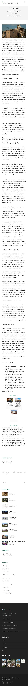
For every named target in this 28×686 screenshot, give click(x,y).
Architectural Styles (7, 593)
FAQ (10, 499)
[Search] (24, 482)
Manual (10, 523)
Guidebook (11, 511)
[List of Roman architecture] (13, 661)
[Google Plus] (10, 462)
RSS (4, 650)
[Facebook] (3, 462)
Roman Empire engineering (10, 628)
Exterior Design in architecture (10, 625)
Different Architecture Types (9, 575)
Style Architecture (7, 587)
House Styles (6, 572)
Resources (11, 535)
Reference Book (12, 517)
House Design (6, 590)
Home (8, 15)
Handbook (11, 529)
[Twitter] (7, 462)
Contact (5, 644)
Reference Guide (12, 505)
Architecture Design (7, 584)
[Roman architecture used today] (4, 665)
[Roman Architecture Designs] (18, 665)
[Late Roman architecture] (4, 661)
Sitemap (5, 647)
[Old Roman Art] (13, 665)
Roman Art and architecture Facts (11, 631)
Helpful (10, 493)
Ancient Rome (6, 581)
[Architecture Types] (10, 3)
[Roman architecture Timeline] (23, 661)
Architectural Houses (8, 619)
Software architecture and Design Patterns (17, 542)
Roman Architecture (16, 15)
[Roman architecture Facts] (18, 661)
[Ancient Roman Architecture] (9, 665)
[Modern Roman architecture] (9, 661)
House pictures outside (9, 622)
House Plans (6, 569)
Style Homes (6, 566)
